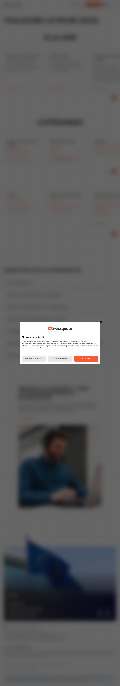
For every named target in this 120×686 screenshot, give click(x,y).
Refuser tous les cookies (33, 359)
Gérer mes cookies (60, 359)
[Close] (101, 322)
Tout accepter (86, 359)
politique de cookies (36, 348)
